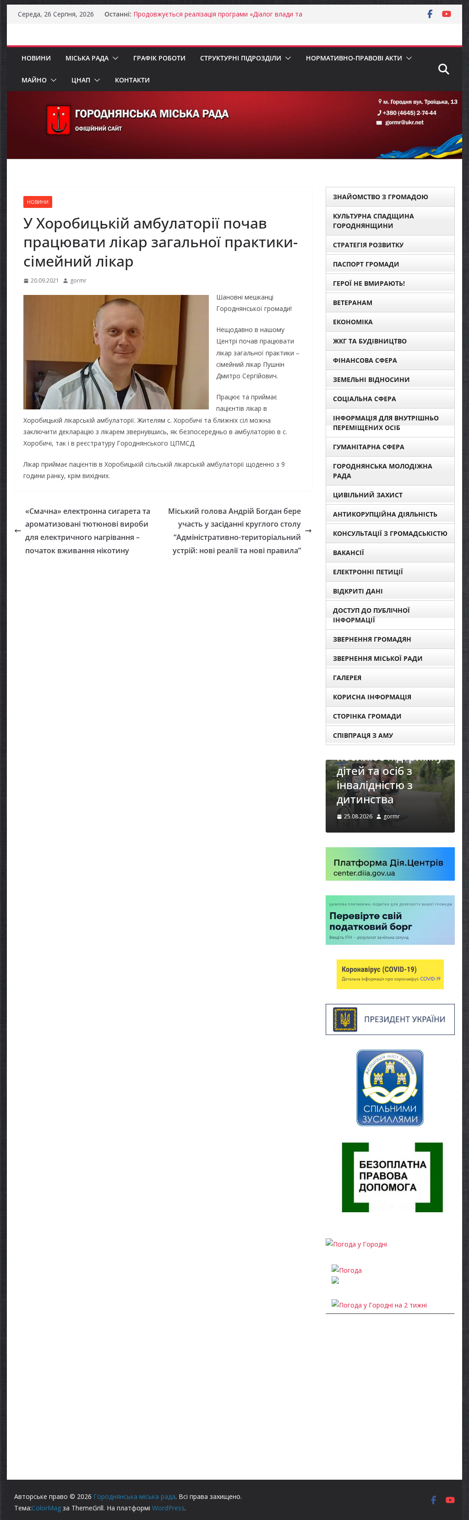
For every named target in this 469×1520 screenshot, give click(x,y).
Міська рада (87, 58)
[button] (114, 58)
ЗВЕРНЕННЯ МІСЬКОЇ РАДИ (378, 658)
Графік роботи (159, 58)
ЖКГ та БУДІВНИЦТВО (370, 341)
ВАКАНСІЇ (348, 552)
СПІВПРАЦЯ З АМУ (363, 735)
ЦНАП (80, 80)
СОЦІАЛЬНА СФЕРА (364, 398)
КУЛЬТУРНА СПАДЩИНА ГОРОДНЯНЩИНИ (373, 221)
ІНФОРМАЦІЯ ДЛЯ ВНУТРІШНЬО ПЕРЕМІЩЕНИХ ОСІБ (386, 423)
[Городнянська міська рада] (234, 98)
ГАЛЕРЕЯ (347, 677)
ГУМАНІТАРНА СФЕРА (368, 446)
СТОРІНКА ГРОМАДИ (367, 716)
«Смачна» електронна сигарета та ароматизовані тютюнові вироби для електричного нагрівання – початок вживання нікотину (87, 531)
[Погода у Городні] (356, 1244)
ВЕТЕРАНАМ (352, 302)
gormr (78, 280)
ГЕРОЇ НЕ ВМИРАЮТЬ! (369, 283)
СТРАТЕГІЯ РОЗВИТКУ (368, 244)
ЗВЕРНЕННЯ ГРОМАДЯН (372, 639)
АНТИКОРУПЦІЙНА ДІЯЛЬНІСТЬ (385, 514)
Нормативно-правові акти (354, 58)
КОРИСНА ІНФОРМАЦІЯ (372, 696)
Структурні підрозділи (240, 58)
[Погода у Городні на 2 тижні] (379, 1305)
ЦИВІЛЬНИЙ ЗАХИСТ (368, 494)
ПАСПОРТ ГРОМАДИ (366, 264)
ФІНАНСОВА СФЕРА (365, 360)
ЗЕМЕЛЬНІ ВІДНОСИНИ (371, 379)
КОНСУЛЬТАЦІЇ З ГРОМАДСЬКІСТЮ (390, 533)
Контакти (132, 80)
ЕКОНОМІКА (353, 321)
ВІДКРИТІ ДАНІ (358, 591)
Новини (36, 58)
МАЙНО (34, 80)
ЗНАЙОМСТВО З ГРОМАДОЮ (380, 196)
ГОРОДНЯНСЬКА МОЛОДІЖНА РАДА (382, 471)
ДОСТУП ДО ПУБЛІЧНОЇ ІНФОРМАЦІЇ (371, 615)
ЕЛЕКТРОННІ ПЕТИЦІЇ (368, 571)
